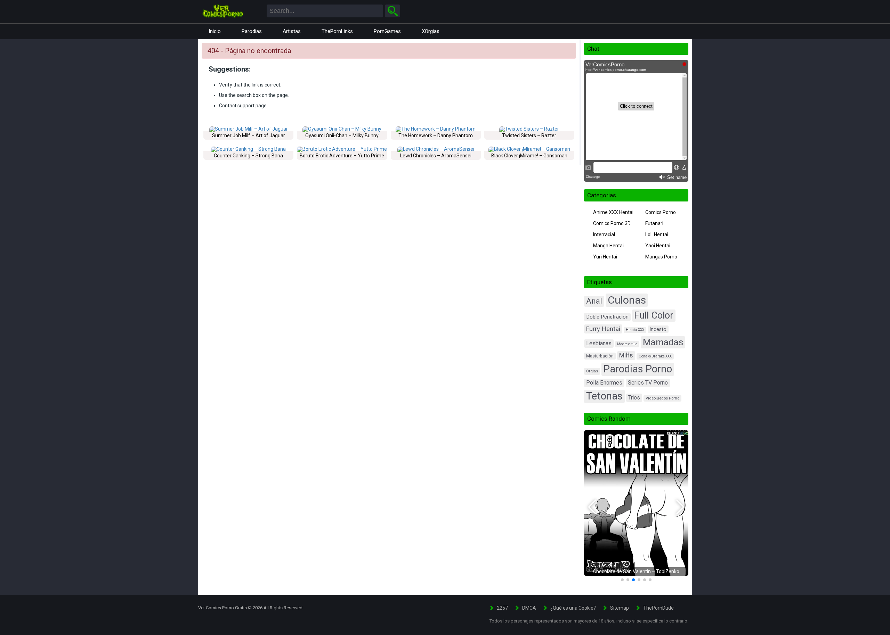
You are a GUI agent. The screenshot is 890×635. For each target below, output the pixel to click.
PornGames (387, 31)
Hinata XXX (635, 330)
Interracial (604, 234)
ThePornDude (658, 608)
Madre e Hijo (627, 344)
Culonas (627, 300)
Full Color (653, 315)
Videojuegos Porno (662, 398)
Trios (634, 397)
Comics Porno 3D (612, 223)
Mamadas (663, 342)
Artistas (292, 31)
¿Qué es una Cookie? (573, 608)
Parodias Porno (638, 369)
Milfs (626, 355)
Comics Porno (660, 212)
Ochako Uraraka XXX (655, 356)
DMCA (529, 608)
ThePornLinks (337, 31)
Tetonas (604, 396)
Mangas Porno (661, 256)
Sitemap (619, 608)
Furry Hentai (603, 328)
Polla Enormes (604, 382)
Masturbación (600, 356)
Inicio (215, 31)
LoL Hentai (656, 234)
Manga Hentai (608, 245)
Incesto (658, 329)
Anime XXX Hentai (613, 212)
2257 (502, 608)
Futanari (654, 223)
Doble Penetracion (607, 317)
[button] (592, 507)
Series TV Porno (648, 382)
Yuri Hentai (605, 256)
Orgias (592, 371)
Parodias (252, 31)
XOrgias (430, 31)
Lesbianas (599, 343)
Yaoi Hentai (657, 245)
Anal (594, 301)
